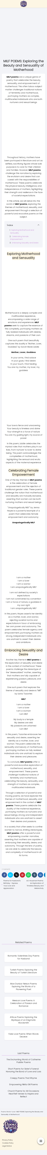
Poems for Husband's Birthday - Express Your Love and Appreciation (12, 884)
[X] (16, 875)
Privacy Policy (7, 1140)
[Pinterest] (22, 875)
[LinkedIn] (40, 875)
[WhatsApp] (28, 875)
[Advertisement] (23, 33)
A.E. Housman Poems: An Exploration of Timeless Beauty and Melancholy (35, 884)
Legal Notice (7, 1146)
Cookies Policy (7, 1143)
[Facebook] (4, 875)
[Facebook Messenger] (10, 875)
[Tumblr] (34, 875)
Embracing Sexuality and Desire (25, 242)
